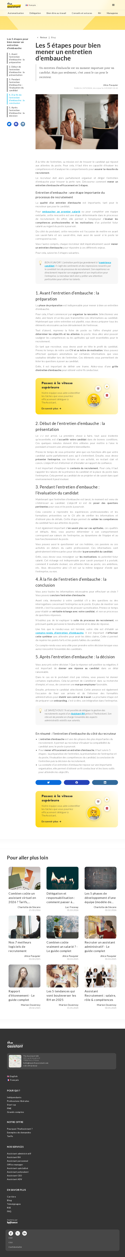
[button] (31, 5)
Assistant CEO (14, 1175)
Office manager (15, 1164)
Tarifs (10, 1136)
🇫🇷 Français (13, 1080)
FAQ (9, 1211)
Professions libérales (18, 1101)
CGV (11, 1238)
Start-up (11, 1105)
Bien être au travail (56, 13)
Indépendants (14, 1097)
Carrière (11, 1196)
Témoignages (14, 1204)
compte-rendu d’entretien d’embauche (60, 632)
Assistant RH (14, 1157)
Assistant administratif (19, 1153)
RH (99, 13)
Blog (53, 37)
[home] (14, 5)
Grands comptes (15, 1112)
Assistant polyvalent (18, 1172)
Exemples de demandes (19, 1132)
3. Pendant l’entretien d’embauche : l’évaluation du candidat (16, 85)
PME (9, 1108)
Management (113, 13)
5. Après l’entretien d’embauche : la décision (17, 111)
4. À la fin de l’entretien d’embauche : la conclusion (17, 98)
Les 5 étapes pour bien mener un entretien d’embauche (18, 43)
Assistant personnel (17, 1161)
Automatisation (16, 13)
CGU (11, 1242)
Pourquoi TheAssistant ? (20, 1129)
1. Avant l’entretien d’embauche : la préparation (17, 58)
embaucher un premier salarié (61, 211)
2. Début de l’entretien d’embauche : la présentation (17, 70)
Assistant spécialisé (17, 1168)
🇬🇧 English (12, 1076)
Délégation (35, 13)
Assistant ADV (14, 1179)
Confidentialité (15, 1247)
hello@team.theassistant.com (35, 1063)
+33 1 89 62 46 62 (30, 1066)
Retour (43, 37)
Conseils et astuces (82, 13)
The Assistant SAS (31, 1056)
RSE (9, 1207)
